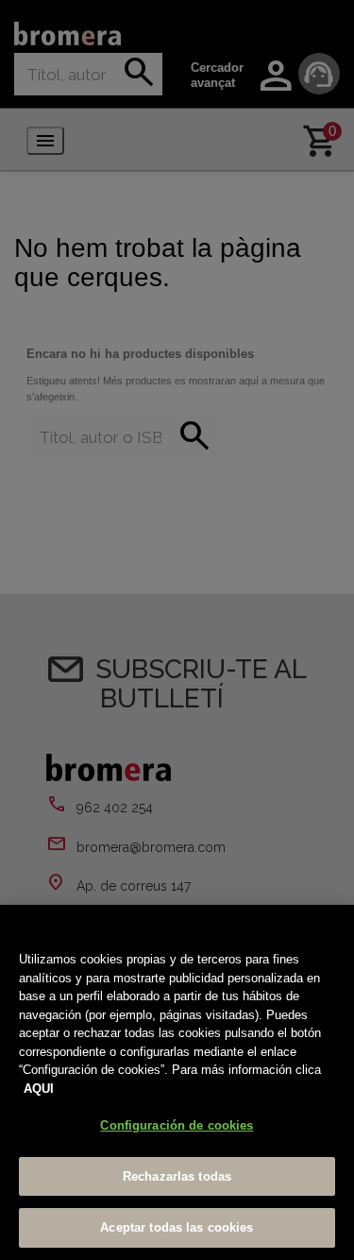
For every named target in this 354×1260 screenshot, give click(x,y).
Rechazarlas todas (177, 1176)
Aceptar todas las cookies (176, 1227)
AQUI (39, 1088)
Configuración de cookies (176, 1125)
